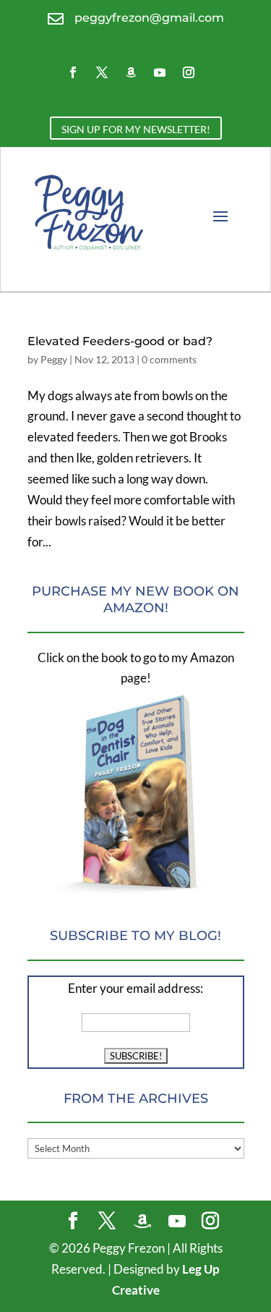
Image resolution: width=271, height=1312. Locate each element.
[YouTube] (177, 1221)
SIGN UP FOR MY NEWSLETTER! (135, 129)
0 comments (169, 359)
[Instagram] (210, 1221)
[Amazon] (142, 1221)
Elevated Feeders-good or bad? (119, 341)
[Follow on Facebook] (73, 72)
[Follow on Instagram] (188, 72)
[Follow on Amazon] (130, 72)
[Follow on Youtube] (159, 72)
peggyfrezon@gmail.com (149, 18)
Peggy (53, 359)
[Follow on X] (101, 72)
